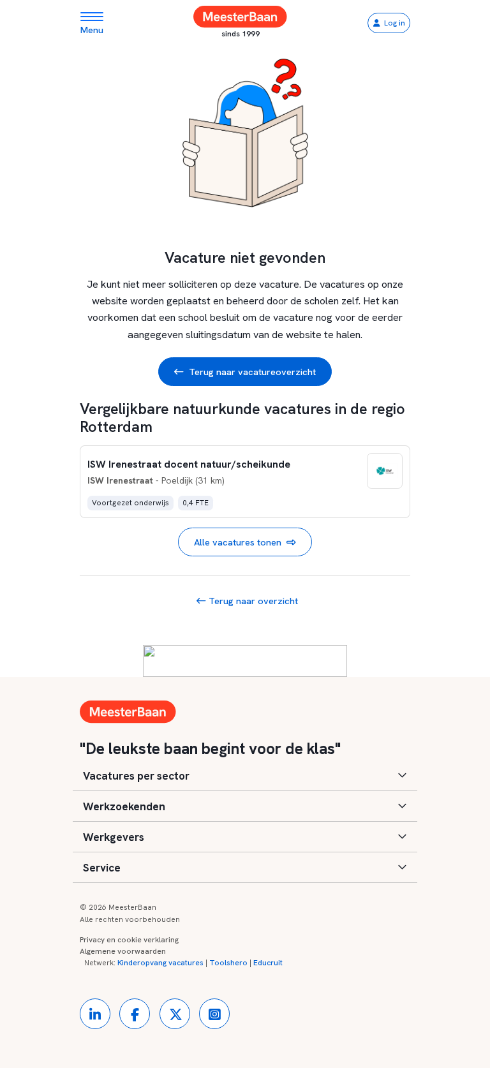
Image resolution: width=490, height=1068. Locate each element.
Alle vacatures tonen (237, 542)
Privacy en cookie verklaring (129, 940)
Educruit (268, 963)
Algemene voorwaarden (123, 951)
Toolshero (228, 963)
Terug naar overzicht (252, 601)
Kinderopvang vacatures (160, 963)
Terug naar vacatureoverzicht (252, 372)
